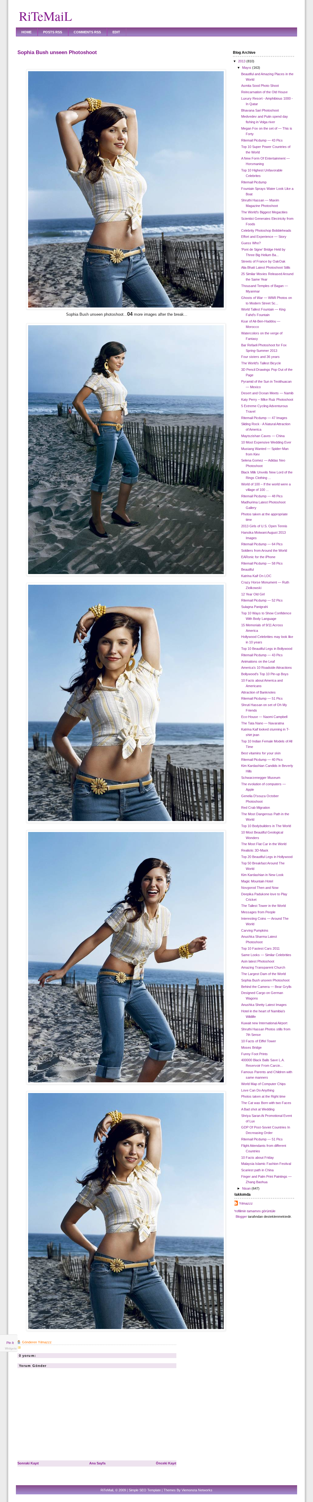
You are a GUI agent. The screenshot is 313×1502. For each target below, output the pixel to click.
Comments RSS (87, 32)
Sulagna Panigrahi (254, 607)
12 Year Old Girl (253, 594)
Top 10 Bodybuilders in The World (266, 826)
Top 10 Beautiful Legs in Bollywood (266, 648)
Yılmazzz (246, 1203)
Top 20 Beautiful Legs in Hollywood (267, 857)
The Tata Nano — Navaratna (262, 723)
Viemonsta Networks (197, 1490)
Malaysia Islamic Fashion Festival (266, 1163)
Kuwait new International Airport (264, 1023)
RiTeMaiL (45, 15)
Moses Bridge (251, 1047)
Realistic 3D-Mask (254, 850)
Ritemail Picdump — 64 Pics (262, 544)
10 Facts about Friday (257, 1157)
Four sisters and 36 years (260, 357)
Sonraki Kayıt (28, 1463)
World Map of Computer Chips (263, 1084)
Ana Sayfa (97, 1463)
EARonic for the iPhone (258, 557)
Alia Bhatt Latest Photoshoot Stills (265, 267)
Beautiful (247, 569)
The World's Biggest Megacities (264, 212)
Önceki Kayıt (166, 1463)
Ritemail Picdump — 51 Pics (262, 698)
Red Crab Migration (255, 807)
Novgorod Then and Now (259, 887)
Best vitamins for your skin (261, 753)
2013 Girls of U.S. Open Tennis (264, 526)
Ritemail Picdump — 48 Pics (262, 496)
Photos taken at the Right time (263, 1096)
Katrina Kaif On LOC (256, 576)
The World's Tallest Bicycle (261, 363)
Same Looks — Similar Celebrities (266, 955)
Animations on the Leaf (258, 661)
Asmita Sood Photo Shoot (260, 85)
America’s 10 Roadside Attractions (266, 667)
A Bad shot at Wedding (257, 1109)
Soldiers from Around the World (264, 550)
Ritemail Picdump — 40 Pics (262, 759)
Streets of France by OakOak (263, 261)
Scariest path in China (257, 1170)
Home (26, 32)
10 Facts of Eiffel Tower (258, 1041)
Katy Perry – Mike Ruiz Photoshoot (267, 399)
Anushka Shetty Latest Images (264, 1005)
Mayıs (246, 67)
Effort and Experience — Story (263, 236)
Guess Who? (251, 243)
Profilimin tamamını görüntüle (254, 1211)
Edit (116, 32)
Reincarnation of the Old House (264, 92)
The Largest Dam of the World (263, 974)
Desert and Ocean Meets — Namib (267, 393)
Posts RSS (52, 32)
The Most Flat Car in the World (263, 844)
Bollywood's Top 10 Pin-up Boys (265, 674)
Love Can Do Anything (257, 1090)
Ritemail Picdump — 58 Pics (262, 563)
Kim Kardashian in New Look (262, 875)
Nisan (246, 1188)
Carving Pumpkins (254, 930)
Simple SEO (137, 1490)
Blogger (241, 1216)
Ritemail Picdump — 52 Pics (262, 600)
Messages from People (258, 912)
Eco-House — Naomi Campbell (264, 717)
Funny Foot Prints (254, 1054)
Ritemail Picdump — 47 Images (264, 418)
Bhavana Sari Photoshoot (260, 110)
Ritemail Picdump (254, 182)
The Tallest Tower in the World (263, 905)
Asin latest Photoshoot (257, 961)
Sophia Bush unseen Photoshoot (57, 52)
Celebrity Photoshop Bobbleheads (266, 230)
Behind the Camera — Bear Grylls (266, 986)
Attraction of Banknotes (258, 692)
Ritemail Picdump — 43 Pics (262, 140)
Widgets (11, 1348)
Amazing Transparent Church (263, 967)
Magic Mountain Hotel (257, 881)
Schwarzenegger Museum (260, 777)
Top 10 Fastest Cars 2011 (260, 948)
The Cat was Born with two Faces (266, 1103)
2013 (241, 61)
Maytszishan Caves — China (263, 436)
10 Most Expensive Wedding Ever (266, 442)
